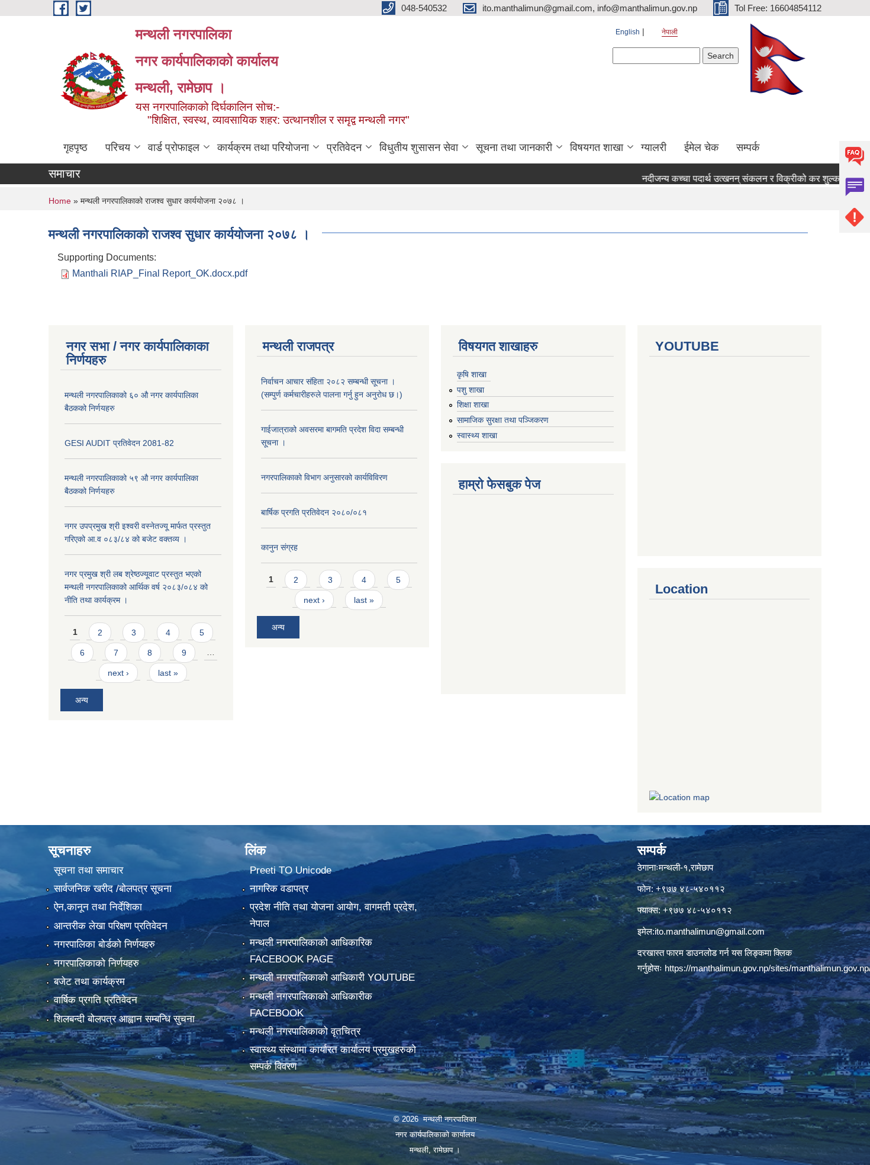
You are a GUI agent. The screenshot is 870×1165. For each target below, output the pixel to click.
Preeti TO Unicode (290, 870)
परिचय (117, 147)
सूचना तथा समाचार (88, 870)
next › (118, 673)
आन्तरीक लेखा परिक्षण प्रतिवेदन (110, 926)
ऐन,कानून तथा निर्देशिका (98, 907)
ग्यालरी (653, 147)
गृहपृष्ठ (75, 147)
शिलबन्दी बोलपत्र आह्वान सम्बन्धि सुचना (124, 1019)
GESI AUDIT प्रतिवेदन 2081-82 (119, 443)
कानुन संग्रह (279, 547)
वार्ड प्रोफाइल (173, 147)
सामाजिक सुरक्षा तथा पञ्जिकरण (503, 420)
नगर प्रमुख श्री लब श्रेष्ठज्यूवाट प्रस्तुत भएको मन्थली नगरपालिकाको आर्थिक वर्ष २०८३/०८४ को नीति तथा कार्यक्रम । (136, 587)
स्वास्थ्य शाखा (477, 435)
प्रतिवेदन (344, 147)
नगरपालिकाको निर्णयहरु (96, 963)
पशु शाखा (470, 389)
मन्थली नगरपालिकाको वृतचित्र (305, 1031)
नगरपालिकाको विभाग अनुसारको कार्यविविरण (324, 477)
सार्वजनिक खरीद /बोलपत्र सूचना (113, 888)
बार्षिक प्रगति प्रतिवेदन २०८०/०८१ (314, 512)
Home (60, 201)
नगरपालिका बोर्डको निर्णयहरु (104, 944)
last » (168, 673)
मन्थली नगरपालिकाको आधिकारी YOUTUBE (332, 977)
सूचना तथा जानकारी (514, 147)
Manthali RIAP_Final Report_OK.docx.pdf (159, 273)
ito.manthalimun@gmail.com (710, 931)
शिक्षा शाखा (473, 404)
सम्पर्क (747, 147)
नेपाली (670, 32)
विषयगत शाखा (596, 147)
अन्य (81, 700)
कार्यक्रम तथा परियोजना (263, 147)
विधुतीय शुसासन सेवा (418, 147)
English (628, 32)
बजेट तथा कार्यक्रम (89, 981)
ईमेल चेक (701, 147)
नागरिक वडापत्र (279, 888)
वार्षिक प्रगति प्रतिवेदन (95, 1000)
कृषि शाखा (471, 374)
